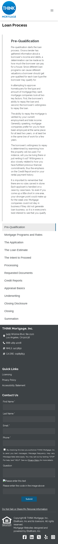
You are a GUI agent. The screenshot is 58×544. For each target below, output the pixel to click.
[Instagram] (53, 537)
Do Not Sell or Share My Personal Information (24, 509)
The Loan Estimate (16, 250)
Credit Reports (13, 280)
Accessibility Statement (13, 385)
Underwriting (12, 295)
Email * (6, 425)
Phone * (7, 437)
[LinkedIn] (31, 537)
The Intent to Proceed (17, 257)
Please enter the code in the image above (23, 485)
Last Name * (9, 413)
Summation (11, 318)
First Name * (9, 401)
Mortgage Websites (24, 528)
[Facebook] (24, 537)
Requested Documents (18, 272)
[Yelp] (46, 537)
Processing (11, 265)
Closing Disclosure (15, 303)
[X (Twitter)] (39, 537)
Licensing (7, 374)
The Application (13, 242)
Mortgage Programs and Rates (23, 234)
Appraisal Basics (14, 288)
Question (7, 465)
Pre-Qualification (14, 227)
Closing (9, 311)
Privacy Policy (9, 380)
